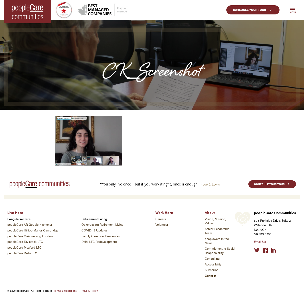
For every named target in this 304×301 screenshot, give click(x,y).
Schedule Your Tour (249, 10)
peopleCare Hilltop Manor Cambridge (32, 230)
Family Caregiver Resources (100, 236)
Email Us (260, 241)
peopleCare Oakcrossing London (30, 236)
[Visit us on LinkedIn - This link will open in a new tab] (273, 250)
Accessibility (213, 264)
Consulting (212, 258)
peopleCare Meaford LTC (24, 247)
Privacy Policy (89, 290)
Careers (160, 219)
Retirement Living (94, 219)
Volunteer (161, 224)
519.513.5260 (263, 234)
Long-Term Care (18, 219)
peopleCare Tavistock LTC (25, 241)
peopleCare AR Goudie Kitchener (29, 224)
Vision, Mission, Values (215, 221)
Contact (210, 275)
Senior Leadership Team (217, 231)
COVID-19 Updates (94, 230)
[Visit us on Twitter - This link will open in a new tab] (256, 250)
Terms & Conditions (65, 290)
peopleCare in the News (217, 241)
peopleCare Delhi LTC (22, 253)
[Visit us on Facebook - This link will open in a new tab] (265, 250)
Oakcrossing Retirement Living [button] (102, 224)
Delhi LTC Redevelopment (99, 241)
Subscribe (211, 270)
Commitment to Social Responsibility (220, 250)
